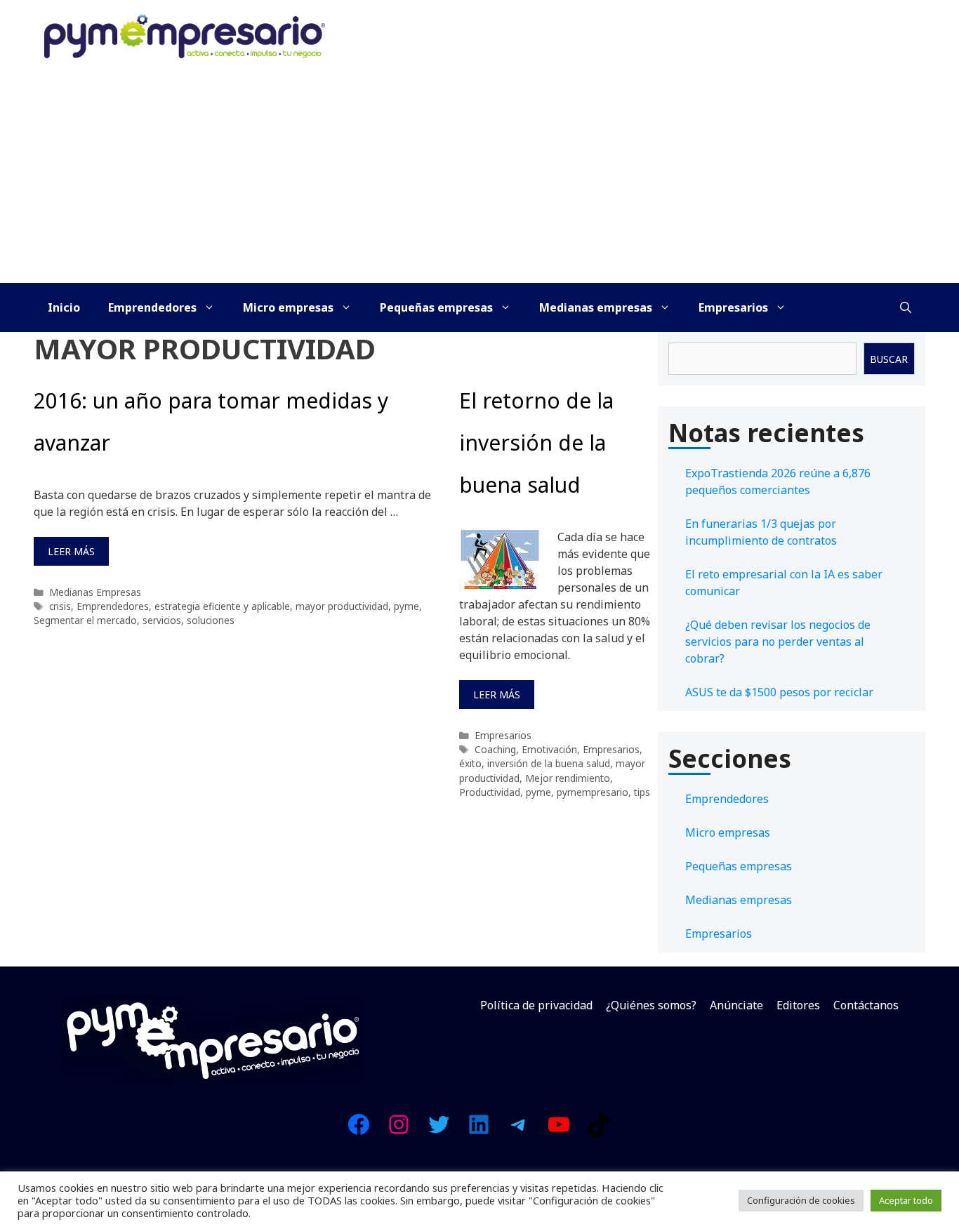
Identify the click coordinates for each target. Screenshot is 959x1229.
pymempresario (592, 792)
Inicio (64, 307)
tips (642, 792)
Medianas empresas (595, 307)
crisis (60, 606)
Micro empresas (288, 307)
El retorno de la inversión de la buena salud (536, 442)
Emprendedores (152, 307)
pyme (406, 606)
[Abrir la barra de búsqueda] (905, 307)
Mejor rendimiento (567, 778)
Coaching (495, 749)
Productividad (489, 792)
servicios (162, 620)
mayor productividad (342, 606)
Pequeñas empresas (436, 307)
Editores (798, 1005)
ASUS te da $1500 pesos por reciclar (779, 692)
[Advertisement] (479, 177)
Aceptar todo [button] (906, 1200)
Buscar (889, 359)
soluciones (210, 620)
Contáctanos (866, 1005)
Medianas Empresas (95, 592)
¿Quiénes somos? (651, 1005)
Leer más (71, 551)
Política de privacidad (536, 1005)
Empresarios (733, 307)
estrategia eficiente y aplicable (222, 606)
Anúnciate (736, 1005)
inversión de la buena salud (548, 763)
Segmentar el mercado (85, 620)
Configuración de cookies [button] (801, 1200)
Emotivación (549, 749)
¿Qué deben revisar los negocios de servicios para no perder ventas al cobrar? (778, 641)
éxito (470, 763)
